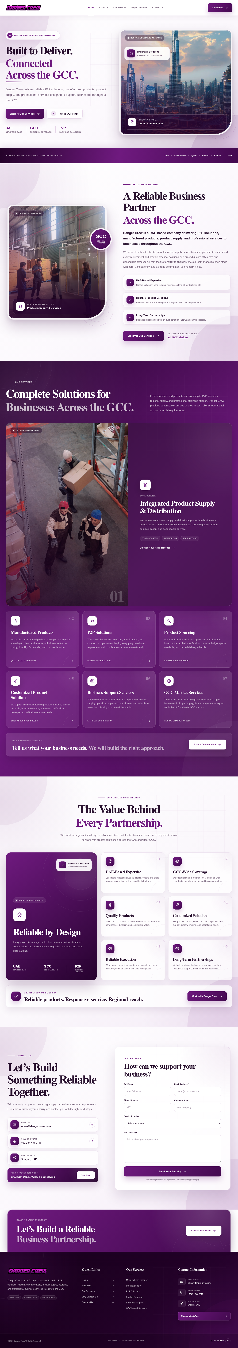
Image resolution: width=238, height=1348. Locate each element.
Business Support (134, 1303)
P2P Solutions (133, 1291)
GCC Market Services (136, 1308)
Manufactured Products (137, 1280)
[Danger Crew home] (23, 8)
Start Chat (85, 1175)
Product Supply (133, 1286)
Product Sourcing (134, 1297)
